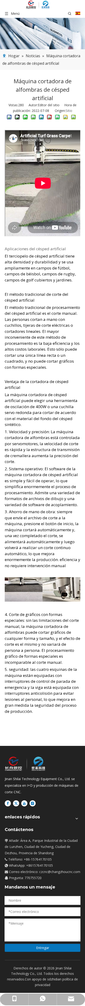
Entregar (42, 947)
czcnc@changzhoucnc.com (59, 871)
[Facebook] (8, 803)
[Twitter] (16, 803)
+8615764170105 (39, 865)
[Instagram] (33, 803)
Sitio (69, 110)
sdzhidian (54, 979)
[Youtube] (24, 803)
